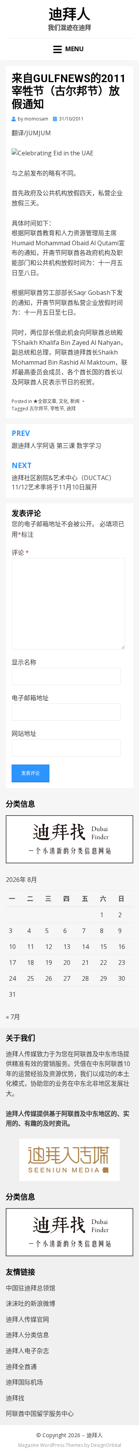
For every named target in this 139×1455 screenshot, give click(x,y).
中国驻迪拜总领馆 (30, 1288)
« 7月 (13, 1016)
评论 (20, 552)
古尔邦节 (38, 408)
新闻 (75, 401)
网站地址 (24, 733)
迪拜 (71, 408)
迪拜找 (15, 1398)
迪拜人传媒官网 (27, 1319)
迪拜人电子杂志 (27, 1351)
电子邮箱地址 (30, 698)
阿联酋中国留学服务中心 (40, 1413)
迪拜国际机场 (24, 1382)
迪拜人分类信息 (27, 1335)
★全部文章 (44, 401)
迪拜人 (69, 15)
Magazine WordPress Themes (50, 1445)
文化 (63, 401)
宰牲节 (57, 408)
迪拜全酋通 (21, 1366)
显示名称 (24, 662)
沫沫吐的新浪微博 (30, 1303)
